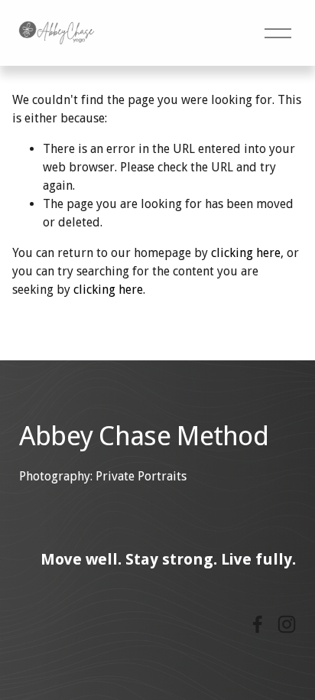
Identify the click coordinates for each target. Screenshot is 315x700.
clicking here (246, 253)
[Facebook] (257, 624)
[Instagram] (287, 624)
